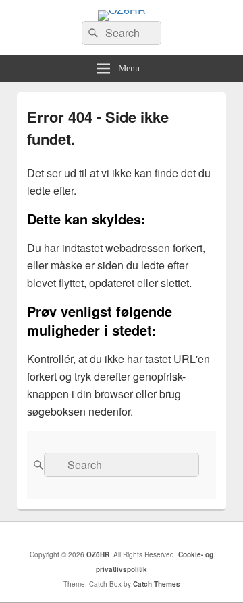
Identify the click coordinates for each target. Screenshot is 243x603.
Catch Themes (156, 584)
